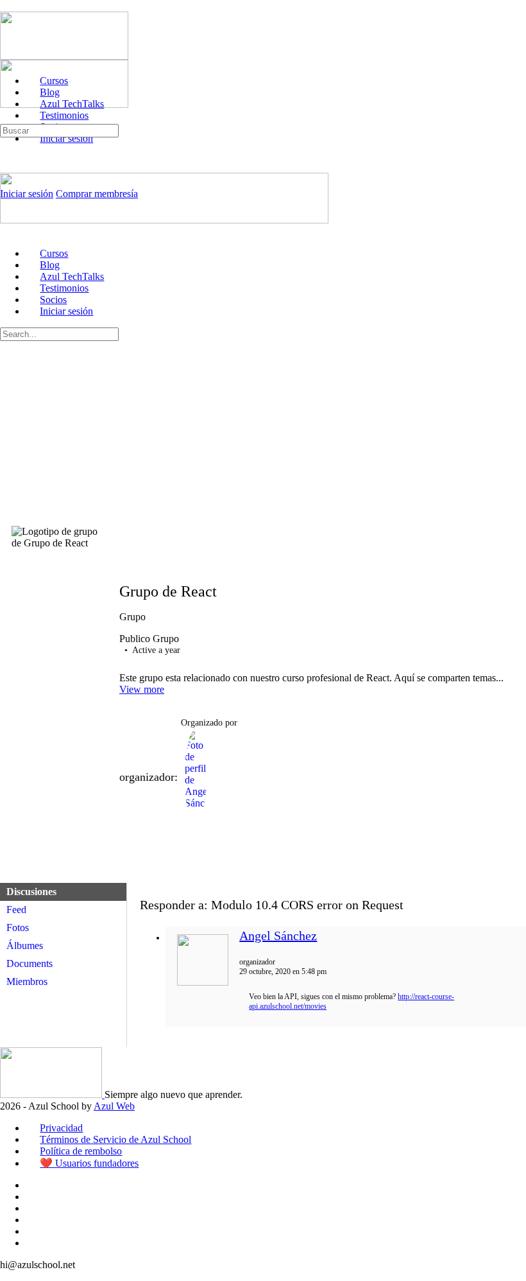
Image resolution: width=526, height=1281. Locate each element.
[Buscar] (7, 117)
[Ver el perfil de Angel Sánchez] (202, 983)
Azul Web (114, 1106)
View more (141, 689)
